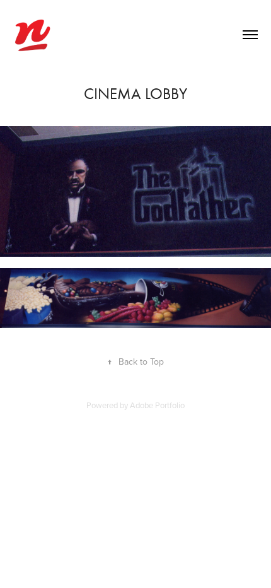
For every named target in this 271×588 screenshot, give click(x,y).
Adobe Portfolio (157, 405)
